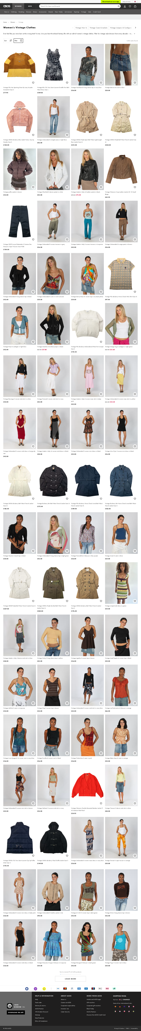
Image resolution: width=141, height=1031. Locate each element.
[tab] (6, 11)
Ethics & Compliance (41, 1021)
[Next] (135, 27)
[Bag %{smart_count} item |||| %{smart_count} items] (135, 6)
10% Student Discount (41, 1012)
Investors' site (65, 1009)
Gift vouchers (91, 1002)
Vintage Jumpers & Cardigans (121, 28)
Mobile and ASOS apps (94, 999)
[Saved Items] (130, 6)
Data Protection (39, 1018)
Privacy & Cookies (119, 1028)
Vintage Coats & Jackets (98, 28)
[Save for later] (33, 82)
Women (12, 22)
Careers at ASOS (66, 1002)
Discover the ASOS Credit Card (96, 1015)
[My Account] (124, 6)
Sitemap (37, 1015)
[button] (115, 1006)
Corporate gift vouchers (94, 1005)
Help (36, 999)
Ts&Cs (127, 1028)
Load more (70, 979)
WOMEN (18, 6)
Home (5, 22)
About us (63, 999)
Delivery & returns (40, 1005)
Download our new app (110, 1)
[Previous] (72, 27)
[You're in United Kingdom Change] (135, 1)
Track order (38, 1002)
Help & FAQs (126, 1)
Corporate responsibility (68, 1005)
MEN (30, 6)
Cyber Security (65, 1012)
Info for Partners (91, 1012)
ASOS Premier (39, 1009)
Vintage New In (81, 28)
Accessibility (134, 1028)
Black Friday (90, 1009)
